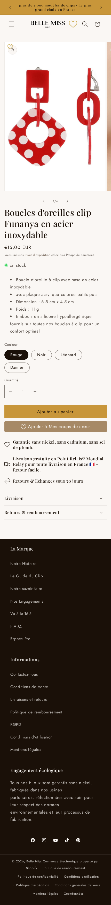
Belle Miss (34, 861)
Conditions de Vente (29, 687)
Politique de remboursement (36, 712)
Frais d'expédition (38, 255)
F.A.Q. (16, 626)
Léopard (68, 355)
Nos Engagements (26, 601)
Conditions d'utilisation (31, 737)
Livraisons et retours (28, 699)
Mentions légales (25, 749)
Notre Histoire (23, 563)
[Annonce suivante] (101, 7)
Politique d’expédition (32, 885)
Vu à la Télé (21, 614)
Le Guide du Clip (26, 576)
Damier (17, 367)
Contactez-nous (24, 674)
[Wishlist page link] (73, 24)
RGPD (15, 724)
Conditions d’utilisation (81, 876)
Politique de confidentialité (38, 876)
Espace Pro (20, 639)
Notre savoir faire (26, 589)
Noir (41, 355)
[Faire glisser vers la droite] (67, 201)
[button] (11, 24)
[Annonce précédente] (10, 7)
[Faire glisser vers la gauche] (43, 201)
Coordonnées (74, 893)
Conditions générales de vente (77, 885)
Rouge (16, 355)
